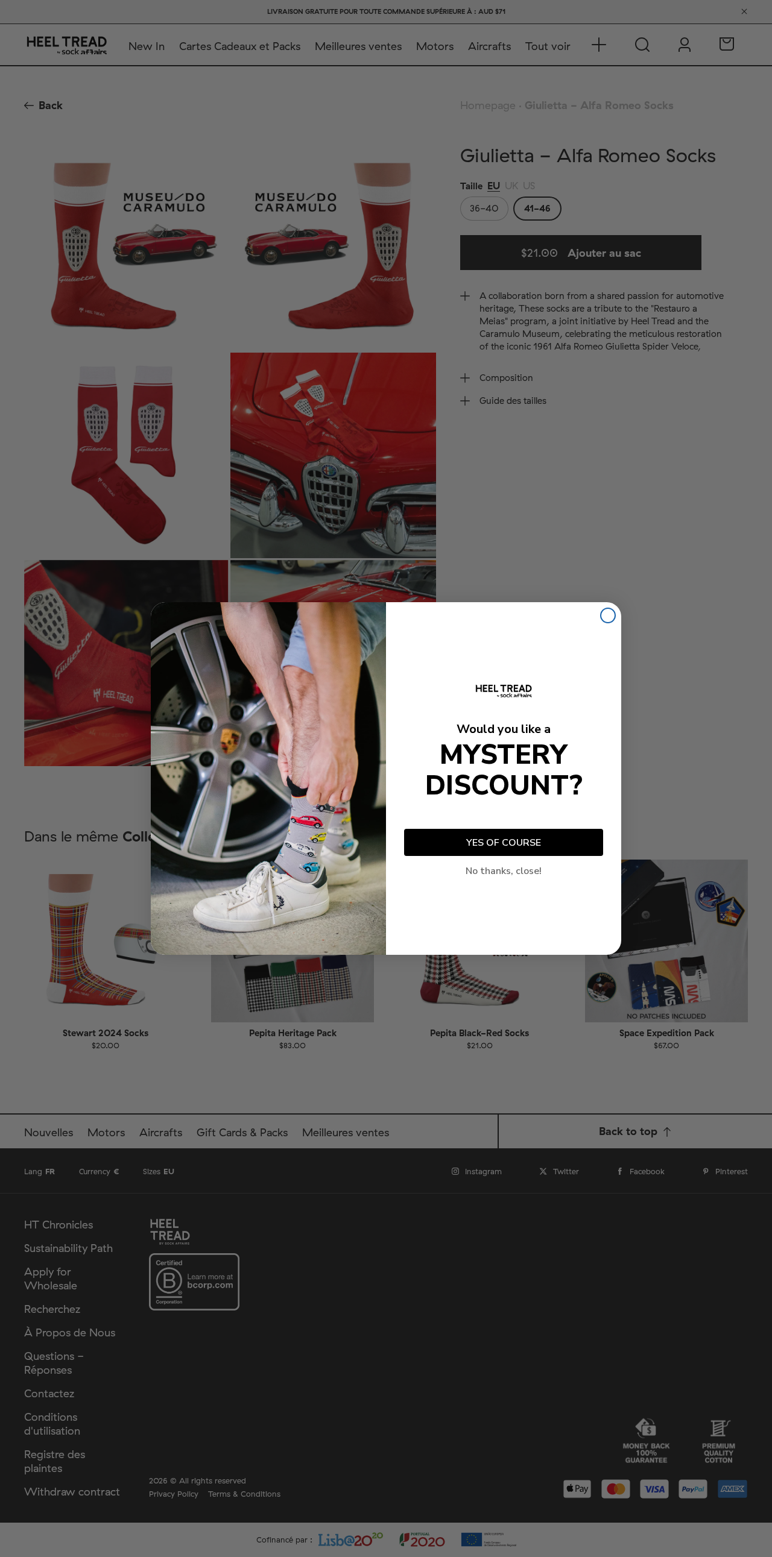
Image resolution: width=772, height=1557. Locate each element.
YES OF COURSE (503, 842)
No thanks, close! (504, 871)
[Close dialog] (608, 615)
